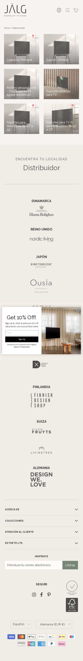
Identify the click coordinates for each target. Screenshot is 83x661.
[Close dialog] (78, 309)
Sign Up (22, 339)
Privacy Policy (25, 346)
